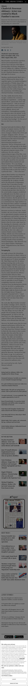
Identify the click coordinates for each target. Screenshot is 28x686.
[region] (14, 663)
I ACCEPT (14, 679)
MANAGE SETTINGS (14, 683)
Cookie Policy (22, 658)
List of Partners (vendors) (6, 675)
